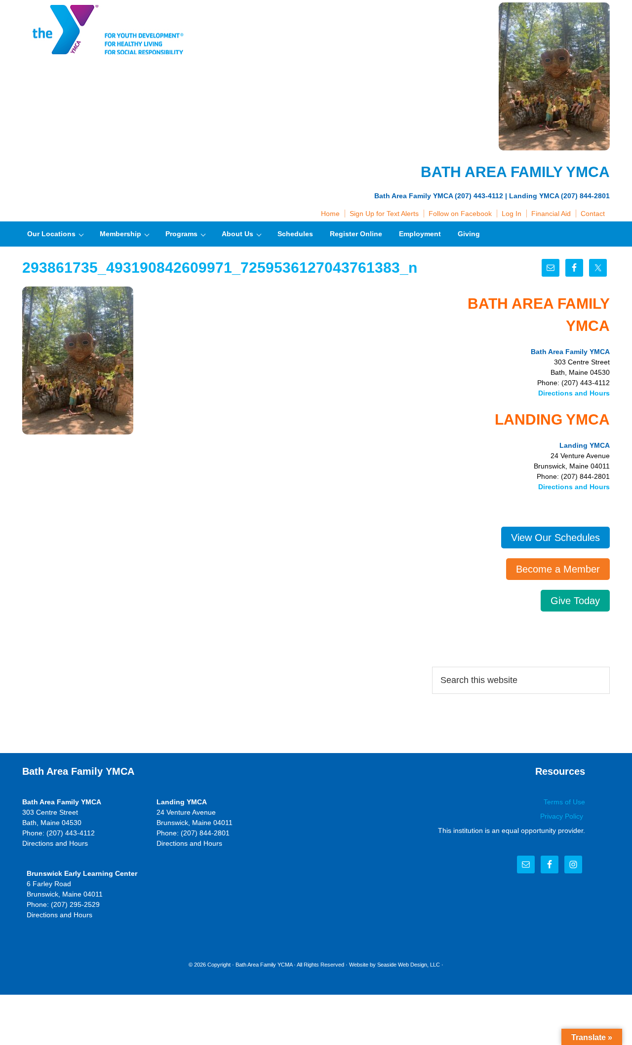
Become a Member (558, 569)
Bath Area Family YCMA (264, 965)
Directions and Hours (574, 393)
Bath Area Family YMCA (106, 29)
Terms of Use (564, 802)
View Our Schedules (555, 537)
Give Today (575, 600)
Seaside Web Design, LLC (408, 965)
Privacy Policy (562, 816)
